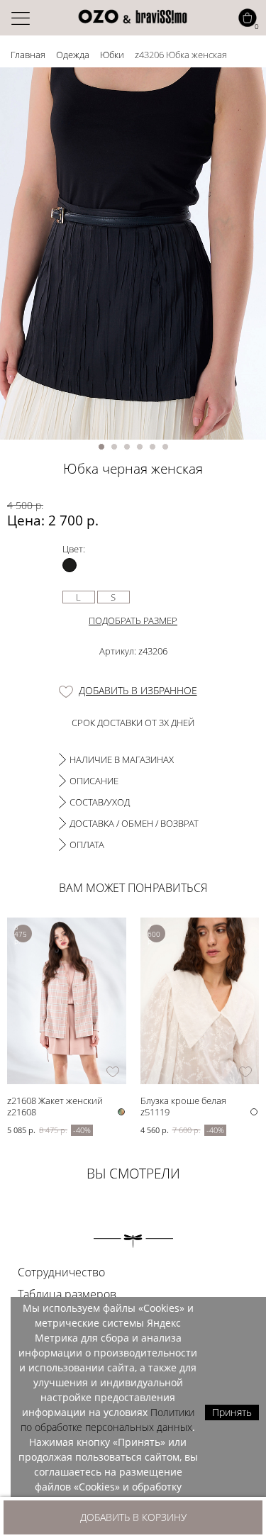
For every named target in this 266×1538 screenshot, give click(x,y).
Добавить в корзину (133, 1517)
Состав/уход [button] (100, 802)
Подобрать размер (133, 620)
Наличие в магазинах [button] (122, 759)
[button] (101, 446)
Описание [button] (94, 780)
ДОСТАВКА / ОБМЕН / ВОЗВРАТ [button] (134, 823)
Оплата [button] (87, 844)
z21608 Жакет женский (55, 1100)
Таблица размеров (67, 1294)
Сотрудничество (61, 1272)
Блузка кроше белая (183, 1100)
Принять (232, 1412)
